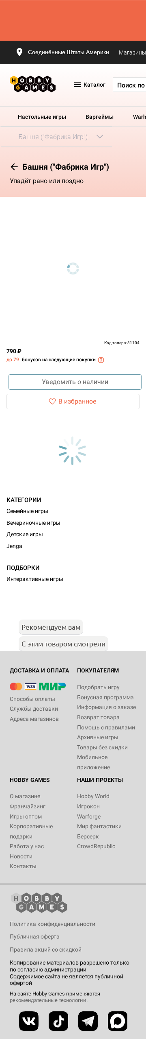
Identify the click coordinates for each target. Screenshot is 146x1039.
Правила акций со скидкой (46, 949)
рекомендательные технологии (48, 1000)
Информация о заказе (106, 707)
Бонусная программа (105, 697)
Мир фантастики (99, 826)
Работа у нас (27, 846)
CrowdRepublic (96, 846)
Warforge (89, 816)
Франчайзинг (27, 806)
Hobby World (93, 796)
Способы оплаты (32, 699)
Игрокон (88, 806)
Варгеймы (100, 117)
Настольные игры (42, 117)
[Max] (117, 1021)
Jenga (14, 546)
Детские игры (24, 534)
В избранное (77, 401)
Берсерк (88, 836)
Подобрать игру (98, 687)
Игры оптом (26, 816)
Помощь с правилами (106, 727)
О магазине (25, 796)
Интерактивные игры (34, 579)
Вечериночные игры (33, 523)
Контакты (23, 866)
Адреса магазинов (34, 719)
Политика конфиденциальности (52, 924)
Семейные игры (27, 511)
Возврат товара (98, 717)
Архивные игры (97, 737)
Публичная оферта (35, 936)
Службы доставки (34, 708)
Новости (21, 856)
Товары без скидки (102, 747)
